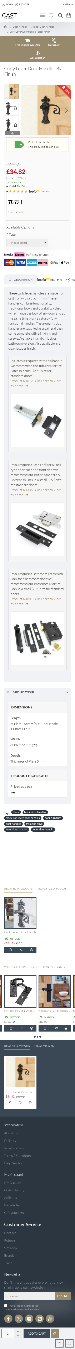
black (16, 812)
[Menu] (42, 15)
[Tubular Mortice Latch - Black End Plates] (37, 421)
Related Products (18, 888)
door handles (13, 823)
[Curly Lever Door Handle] (20, 913)
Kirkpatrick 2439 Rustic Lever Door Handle (55, 1010)
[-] (18, 1336)
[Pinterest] (39, 1319)
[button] (25, 110)
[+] (18, 1331)
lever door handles (17, 829)
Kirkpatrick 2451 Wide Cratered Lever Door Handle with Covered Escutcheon (20, 1010)
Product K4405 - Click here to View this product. (36, 492)
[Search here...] (59, 15)
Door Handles (20, 26)
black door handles (35, 812)
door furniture (53, 818)
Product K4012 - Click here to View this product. (36, 383)
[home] (5, 26)
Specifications (23, 692)
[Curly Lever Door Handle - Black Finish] (20, 1072)
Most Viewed (44, 1045)
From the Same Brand (48, 967)
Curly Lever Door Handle (20, 932)
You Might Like (15, 967)
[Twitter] (19, 1319)
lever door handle (43, 829)
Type (12, 234)
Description (23, 279)
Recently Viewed (17, 1045)
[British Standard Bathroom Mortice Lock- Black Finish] (37, 639)
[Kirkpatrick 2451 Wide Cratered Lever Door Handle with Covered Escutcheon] (20, 991)
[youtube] (50, 1319)
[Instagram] (29, 1319)
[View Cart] (69, 15)
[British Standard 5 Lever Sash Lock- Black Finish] (37, 530)
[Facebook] (8, 1319)
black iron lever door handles (23, 818)
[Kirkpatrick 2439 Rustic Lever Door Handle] (54, 991)
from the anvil (34, 823)
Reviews (55, 279)
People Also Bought (52, 888)
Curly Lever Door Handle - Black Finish (20, 1092)
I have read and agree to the (22, 1307)
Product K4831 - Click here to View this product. (36, 601)
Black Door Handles (43, 26)
